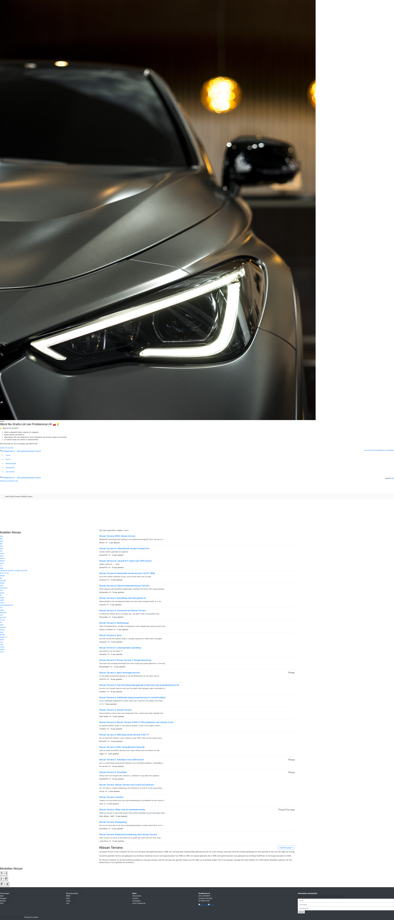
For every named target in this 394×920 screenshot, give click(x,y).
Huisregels (136, 901)
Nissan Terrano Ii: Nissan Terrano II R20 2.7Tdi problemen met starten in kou (136, 722)
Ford (2, 903)
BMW (68, 896)
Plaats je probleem (387, 450)
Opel (2, 896)
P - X (4, 884)
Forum (8, 459)
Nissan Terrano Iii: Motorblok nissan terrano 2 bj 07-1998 (127, 573)
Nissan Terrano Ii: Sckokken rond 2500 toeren (121, 759)
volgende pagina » (286, 848)
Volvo (68, 901)
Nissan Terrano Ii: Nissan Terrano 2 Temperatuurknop (125, 660)
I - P (4, 879)
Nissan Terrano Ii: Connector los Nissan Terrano (122, 610)
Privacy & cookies (31, 917)
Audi (68, 898)
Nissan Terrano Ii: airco (110, 635)
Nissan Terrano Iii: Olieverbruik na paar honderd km (124, 548)
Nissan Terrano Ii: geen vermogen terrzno (119, 672)
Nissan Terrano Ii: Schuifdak (113, 772)
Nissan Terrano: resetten (111, 797)
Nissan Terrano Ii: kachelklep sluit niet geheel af (122, 598)
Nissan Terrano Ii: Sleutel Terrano (115, 710)
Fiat (68, 903)
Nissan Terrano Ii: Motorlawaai (114, 623)
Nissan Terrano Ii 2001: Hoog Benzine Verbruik (122, 747)
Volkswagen (5, 893)
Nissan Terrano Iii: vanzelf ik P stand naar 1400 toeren (125, 561)
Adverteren (136, 896)
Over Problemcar (138, 903)
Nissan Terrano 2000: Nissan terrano (117, 536)
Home (8, 455)
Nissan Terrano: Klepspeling (113, 822)
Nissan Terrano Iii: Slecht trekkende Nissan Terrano (124, 585)
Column (135, 898)
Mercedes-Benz (72, 893)
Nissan (19, 489)
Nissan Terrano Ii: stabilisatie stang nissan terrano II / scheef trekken (132, 697)
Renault (3, 901)
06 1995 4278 (204, 901)
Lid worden (10, 472)
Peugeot (3, 898)
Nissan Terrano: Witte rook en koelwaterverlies (122, 809)
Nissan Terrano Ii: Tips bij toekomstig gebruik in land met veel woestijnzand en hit (139, 685)
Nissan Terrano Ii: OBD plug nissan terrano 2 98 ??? (124, 734)
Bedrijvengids (11, 463)
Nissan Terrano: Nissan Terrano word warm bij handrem (126, 785)
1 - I (4, 873)
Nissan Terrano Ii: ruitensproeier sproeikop (120, 647)
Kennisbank (10, 468)
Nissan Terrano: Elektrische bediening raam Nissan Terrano (128, 834)
